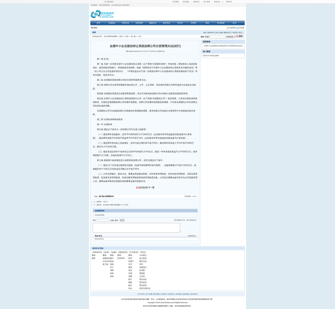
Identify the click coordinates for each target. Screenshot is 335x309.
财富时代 (196, 2)
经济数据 (221, 23)
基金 (112, 261)
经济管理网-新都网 (110, 36)
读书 (234, 23)
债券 (112, 273)
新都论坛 (217, 2)
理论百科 (143, 285)
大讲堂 (142, 276)
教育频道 (186, 2)
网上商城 (207, 2)
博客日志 (229, 2)
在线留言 (164, 294)
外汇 (112, 267)
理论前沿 (143, 282)
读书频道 (176, 2)
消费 (130, 276)
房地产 (131, 261)
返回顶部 (194, 294)
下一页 (151, 187)
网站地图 (156, 294)
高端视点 (112, 23)
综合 (130, 288)
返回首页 (110, 2)
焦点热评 (143, 258)
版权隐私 (186, 294)
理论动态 (143, 279)
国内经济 (211, 33)
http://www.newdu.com (134, 51)
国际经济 (227, 33)
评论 (240, 33)
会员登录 (232, 28)
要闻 (93, 255)
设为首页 (141, 294)
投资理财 (139, 23)
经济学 (180, 23)
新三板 (133, 36)
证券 (216, 33)
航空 (130, 285)
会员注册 (240, 28)
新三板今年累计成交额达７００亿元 (115, 205)
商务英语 (166, 23)
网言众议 (143, 261)
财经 (207, 23)
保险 (112, 264)
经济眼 (142, 270)
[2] (140, 187)
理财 (112, 270)
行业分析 (106, 261)
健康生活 (153, 23)
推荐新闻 (206, 42)
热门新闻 (206, 51)
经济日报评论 (144, 288)
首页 (98, 23)
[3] (143, 187)
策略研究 (106, 258)
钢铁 (130, 282)
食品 (130, 270)
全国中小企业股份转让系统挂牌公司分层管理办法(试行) (223, 46)
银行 (112, 258)
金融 (221, 33)
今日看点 (143, 255)
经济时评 (121, 258)
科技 (130, 258)
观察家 (142, 273)
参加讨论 (161, 51)
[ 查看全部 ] (192, 236)
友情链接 (179, 294)
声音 (141, 264)
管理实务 (125, 23)
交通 (130, 273)
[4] (146, 187)
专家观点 (143, 267)
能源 (130, 267)
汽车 (130, 264)
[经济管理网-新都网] (102, 14)
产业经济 (234, 33)
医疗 (130, 279)
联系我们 (171, 294)
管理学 (193, 23)
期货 (112, 276)
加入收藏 (149, 294)
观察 (93, 258)
